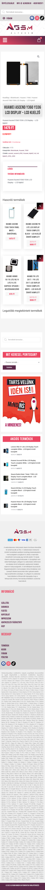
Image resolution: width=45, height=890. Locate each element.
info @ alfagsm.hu (24, 3)
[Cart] (39, 40)
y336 (9, 156)
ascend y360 (18, 153)
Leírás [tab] (10, 169)
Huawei (23, 98)
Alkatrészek (14, 98)
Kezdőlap (6, 98)
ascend (10, 153)
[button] (5, 40)
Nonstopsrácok (22, 887)
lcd (35, 153)
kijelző (31, 153)
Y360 (29, 98)
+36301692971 (38, 3)
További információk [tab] (16, 174)
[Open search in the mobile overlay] (22, 12)
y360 (13, 156)
